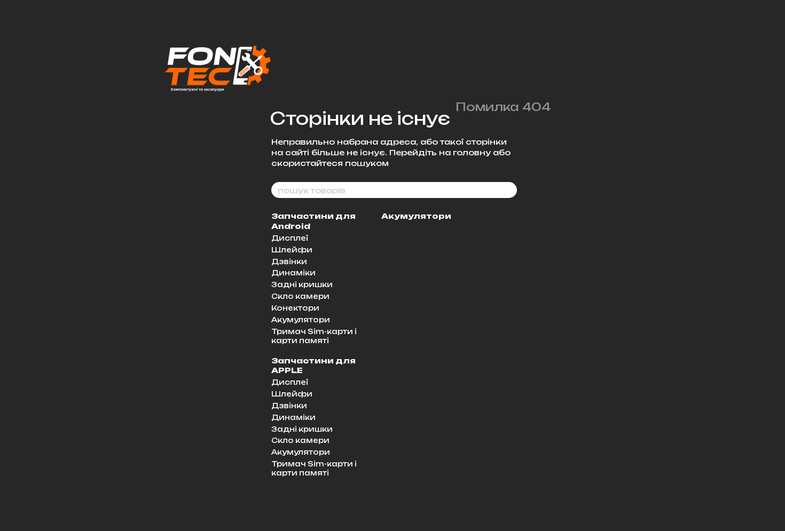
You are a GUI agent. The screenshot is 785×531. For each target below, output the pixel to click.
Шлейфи (291, 249)
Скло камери (300, 296)
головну (472, 152)
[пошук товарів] (508, 190)
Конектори (295, 308)
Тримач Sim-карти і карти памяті (314, 336)
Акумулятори (300, 319)
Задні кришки (302, 284)
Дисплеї (289, 238)
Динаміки (293, 272)
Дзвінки (289, 261)
